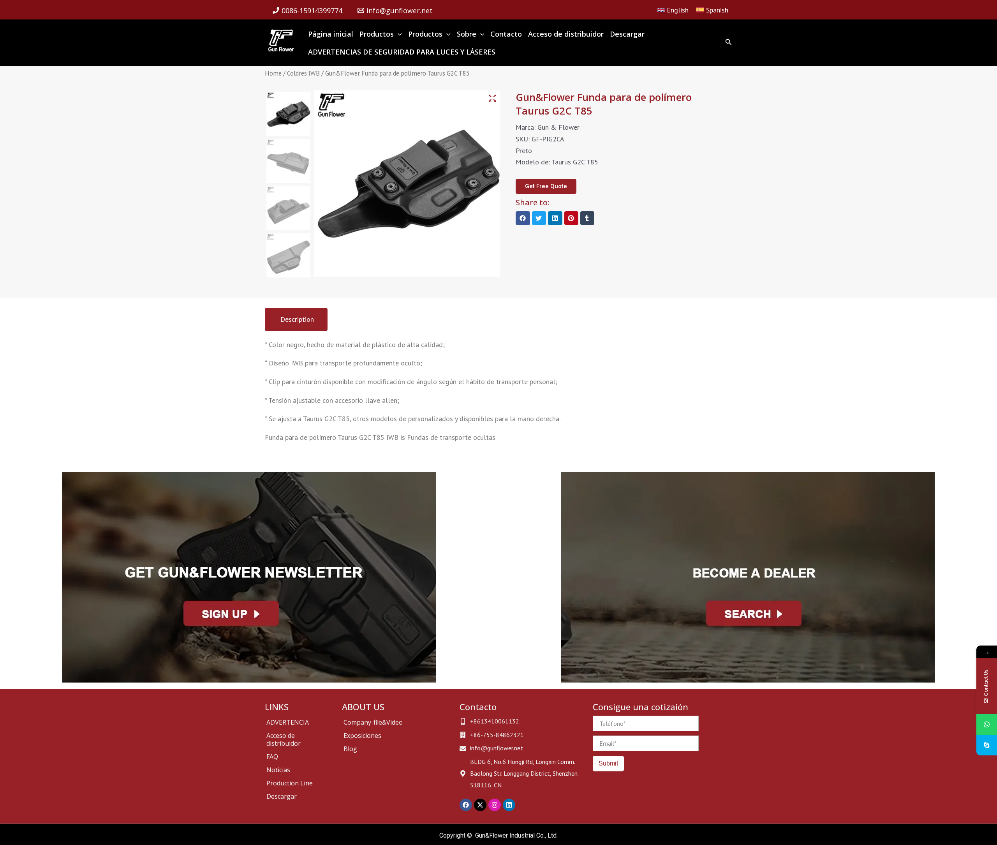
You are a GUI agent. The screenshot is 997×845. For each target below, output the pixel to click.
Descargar (281, 796)
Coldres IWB (303, 73)
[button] (523, 218)
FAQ (272, 756)
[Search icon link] (728, 43)
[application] (398, 34)
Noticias (278, 770)
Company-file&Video (373, 722)
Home (273, 73)
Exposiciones (362, 735)
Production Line (289, 783)
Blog (350, 748)
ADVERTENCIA (287, 722)
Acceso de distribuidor (283, 739)
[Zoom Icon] (492, 98)
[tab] (296, 319)
